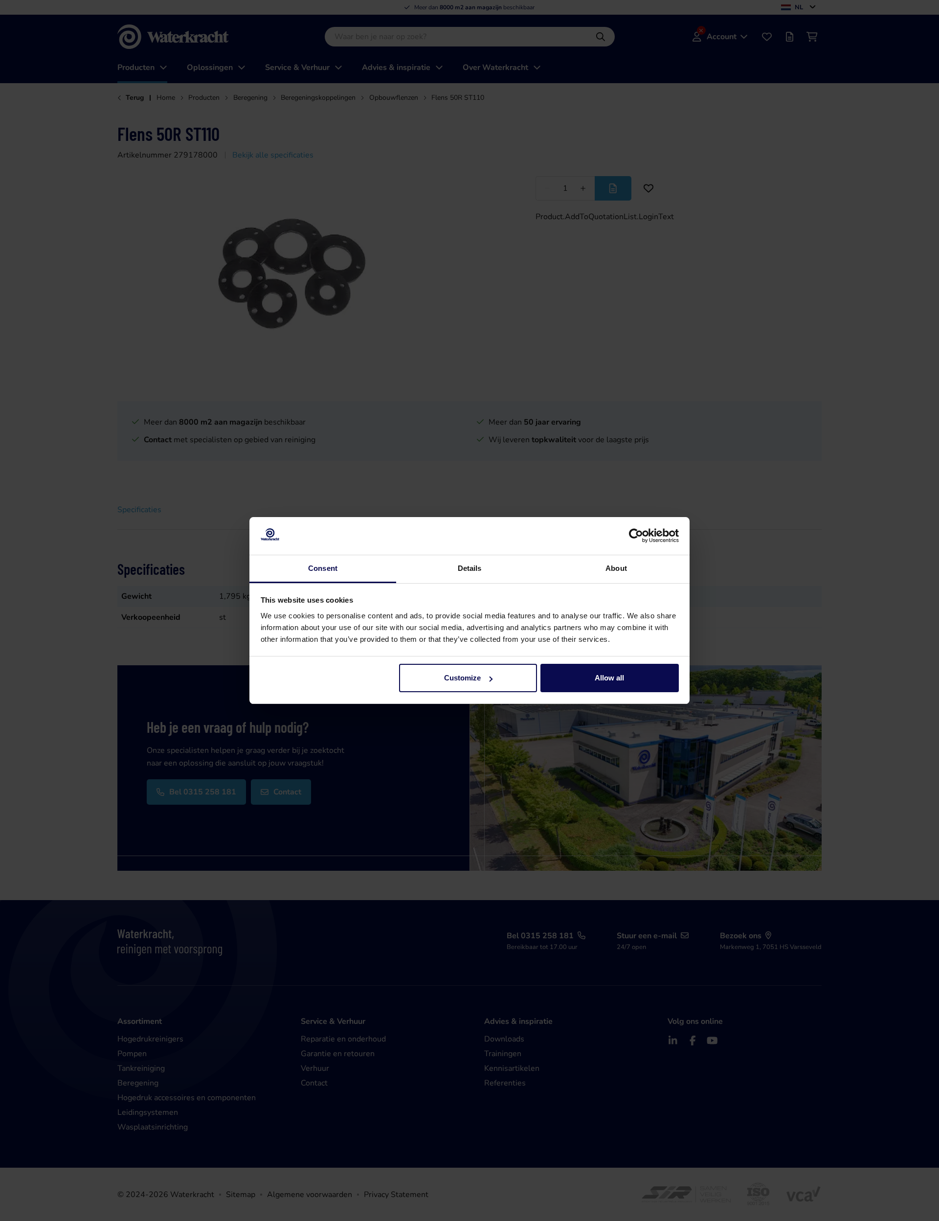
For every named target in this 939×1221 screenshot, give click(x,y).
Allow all (609, 678)
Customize (462, 678)
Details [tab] (470, 568)
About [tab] (616, 568)
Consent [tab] (322, 568)
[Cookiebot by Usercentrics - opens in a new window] (636, 536)
